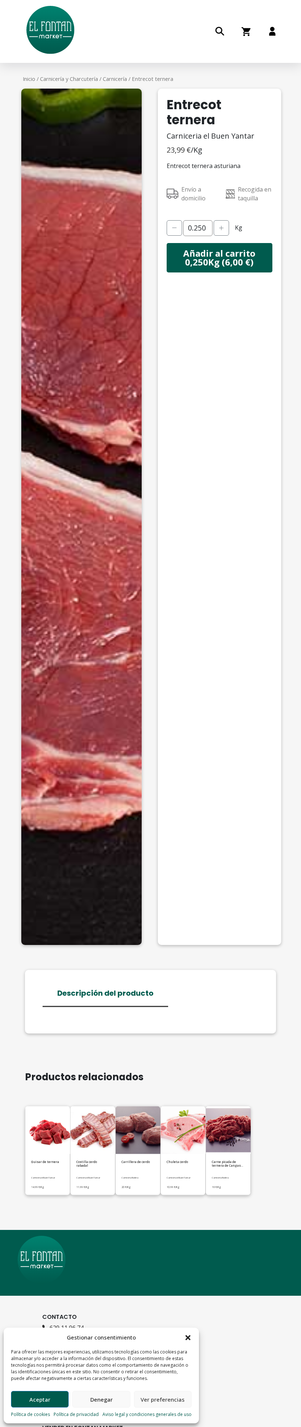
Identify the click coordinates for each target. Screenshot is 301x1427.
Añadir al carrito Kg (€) (219, 257)
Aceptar (39, 1399)
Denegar (101, 1399)
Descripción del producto (105, 993)
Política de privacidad (76, 1414)
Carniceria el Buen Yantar (210, 136)
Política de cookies (30, 1414)
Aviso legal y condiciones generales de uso (147, 1414)
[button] (188, 1337)
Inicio (29, 78)
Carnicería (115, 78)
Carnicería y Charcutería (69, 78)
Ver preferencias (163, 1399)
